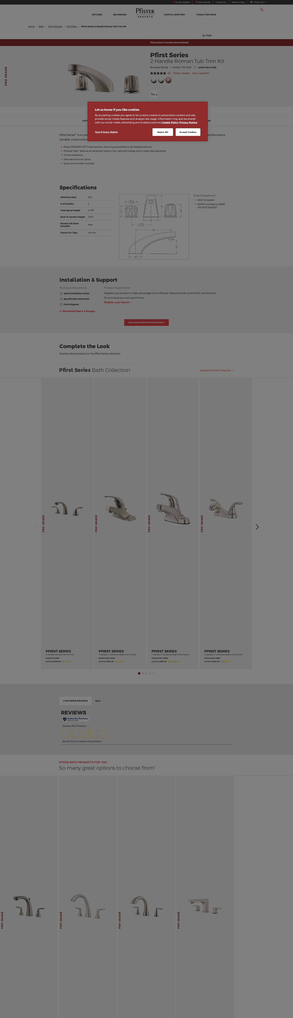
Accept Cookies (187, 132)
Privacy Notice (188, 122)
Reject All (162, 132)
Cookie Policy (170, 122)
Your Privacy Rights (106, 132)
